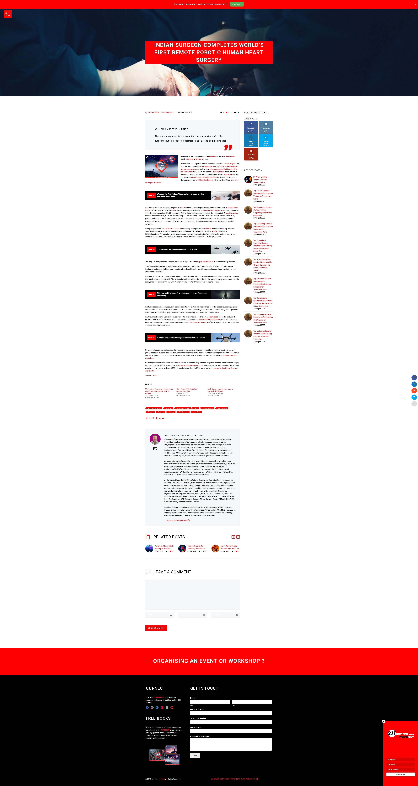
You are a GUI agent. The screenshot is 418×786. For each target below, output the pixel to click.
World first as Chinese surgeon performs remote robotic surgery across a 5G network (159, 391)
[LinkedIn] (160, 418)
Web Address (195, 727)
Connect (212, 156)
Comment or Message (200, 736)
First (191, 705)
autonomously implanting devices (203, 177)
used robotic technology (189, 365)
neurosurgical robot (208, 166)
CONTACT (215, 779)
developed (214, 317)
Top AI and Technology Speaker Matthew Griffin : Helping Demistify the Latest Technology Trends (262, 264)
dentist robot (217, 172)
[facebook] (147, 707)
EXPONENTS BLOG (238, 779)
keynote (190, 159)
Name (193, 698)
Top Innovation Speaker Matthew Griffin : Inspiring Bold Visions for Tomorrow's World (263, 318)
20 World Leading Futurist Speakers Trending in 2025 (260, 179)
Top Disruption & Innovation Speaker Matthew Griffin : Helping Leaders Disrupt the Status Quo (262, 245)
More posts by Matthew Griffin (178, 520)
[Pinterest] (153, 418)
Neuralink (227, 175)
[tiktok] (162, 707)
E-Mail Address (197, 709)
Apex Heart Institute (205, 262)
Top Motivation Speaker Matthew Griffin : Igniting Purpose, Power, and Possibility (262, 335)
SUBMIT (195, 756)
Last (233, 705)
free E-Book (230, 156)
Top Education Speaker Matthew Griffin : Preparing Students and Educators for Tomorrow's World (262, 284)
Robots (150, 412)
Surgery (171, 412)
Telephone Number (198, 718)
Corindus (207, 229)
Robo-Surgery (222, 408)
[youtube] (171, 707)
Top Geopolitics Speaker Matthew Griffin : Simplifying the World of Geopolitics (262, 211)
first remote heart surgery (210, 210)
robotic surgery (229, 164)
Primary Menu (412, 14)
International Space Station (209, 320)
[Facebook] (147, 418)
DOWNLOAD (237, 4)
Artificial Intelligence (205, 180)
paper (215, 231)
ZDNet (153, 376)
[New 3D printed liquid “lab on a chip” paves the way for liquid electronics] (216, 549)
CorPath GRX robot (172, 229)
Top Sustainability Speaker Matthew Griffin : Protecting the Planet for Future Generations (262, 302)
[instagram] (152, 707)
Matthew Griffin (153, 112)
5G (215, 208)
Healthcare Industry (183, 408)
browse (198, 159)
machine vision (232, 213)
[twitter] (167, 707)
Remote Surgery (208, 408)
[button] (233, 537)
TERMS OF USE (252, 779)
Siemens (161, 412)
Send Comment (156, 628)
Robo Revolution (167, 112)
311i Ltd (162, 779)
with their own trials (197, 322)
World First (196, 412)
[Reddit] (163, 418)
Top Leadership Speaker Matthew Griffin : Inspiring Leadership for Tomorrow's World (263, 228)
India (174, 210)
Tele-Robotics (183, 412)
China (181, 208)
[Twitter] (150, 418)
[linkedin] (157, 707)
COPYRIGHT (224, 779)
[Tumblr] (156, 418)
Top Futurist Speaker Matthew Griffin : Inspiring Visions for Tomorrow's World (263, 195)
